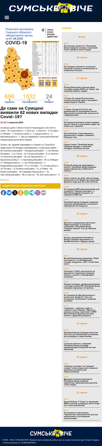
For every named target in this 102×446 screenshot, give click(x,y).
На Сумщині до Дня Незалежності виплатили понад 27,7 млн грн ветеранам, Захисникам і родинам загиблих (80, 298)
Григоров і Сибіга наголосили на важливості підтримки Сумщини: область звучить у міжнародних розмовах (79, 274)
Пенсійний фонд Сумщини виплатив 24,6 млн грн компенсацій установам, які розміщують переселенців (81, 334)
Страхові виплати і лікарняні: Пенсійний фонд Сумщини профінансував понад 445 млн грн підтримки (80, 346)
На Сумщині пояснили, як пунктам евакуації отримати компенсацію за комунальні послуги (80, 68)
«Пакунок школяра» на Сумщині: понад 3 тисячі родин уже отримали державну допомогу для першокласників (81, 369)
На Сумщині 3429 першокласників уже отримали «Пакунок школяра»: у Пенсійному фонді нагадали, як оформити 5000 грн (81, 192)
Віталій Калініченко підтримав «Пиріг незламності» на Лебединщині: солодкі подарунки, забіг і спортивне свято (81, 261)
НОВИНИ (66, 28)
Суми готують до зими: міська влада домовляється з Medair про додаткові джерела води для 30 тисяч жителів (82, 180)
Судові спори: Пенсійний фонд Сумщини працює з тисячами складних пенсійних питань (78, 146)
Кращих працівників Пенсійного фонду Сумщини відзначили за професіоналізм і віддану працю (79, 239)
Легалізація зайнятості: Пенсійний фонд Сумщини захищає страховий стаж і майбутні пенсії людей (80, 48)
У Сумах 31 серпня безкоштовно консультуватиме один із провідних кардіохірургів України (81, 100)
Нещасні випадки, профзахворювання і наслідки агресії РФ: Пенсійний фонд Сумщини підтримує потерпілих (82, 286)
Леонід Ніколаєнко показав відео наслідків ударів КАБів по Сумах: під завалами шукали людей (81, 89)
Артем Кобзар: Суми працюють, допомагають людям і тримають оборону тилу (79, 135)
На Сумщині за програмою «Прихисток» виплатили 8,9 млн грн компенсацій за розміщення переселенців (81, 415)
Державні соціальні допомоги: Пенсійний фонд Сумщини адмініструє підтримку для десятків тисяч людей (80, 382)
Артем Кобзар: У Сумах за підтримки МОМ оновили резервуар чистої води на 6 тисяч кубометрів (82, 403)
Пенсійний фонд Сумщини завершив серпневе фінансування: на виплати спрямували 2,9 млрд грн (81, 204)
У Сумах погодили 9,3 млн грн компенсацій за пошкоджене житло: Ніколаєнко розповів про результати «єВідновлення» (81, 112)
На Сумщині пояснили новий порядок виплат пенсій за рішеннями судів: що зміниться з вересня (82, 124)
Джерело (4, 180)
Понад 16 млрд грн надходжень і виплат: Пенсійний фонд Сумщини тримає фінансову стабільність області (80, 168)
